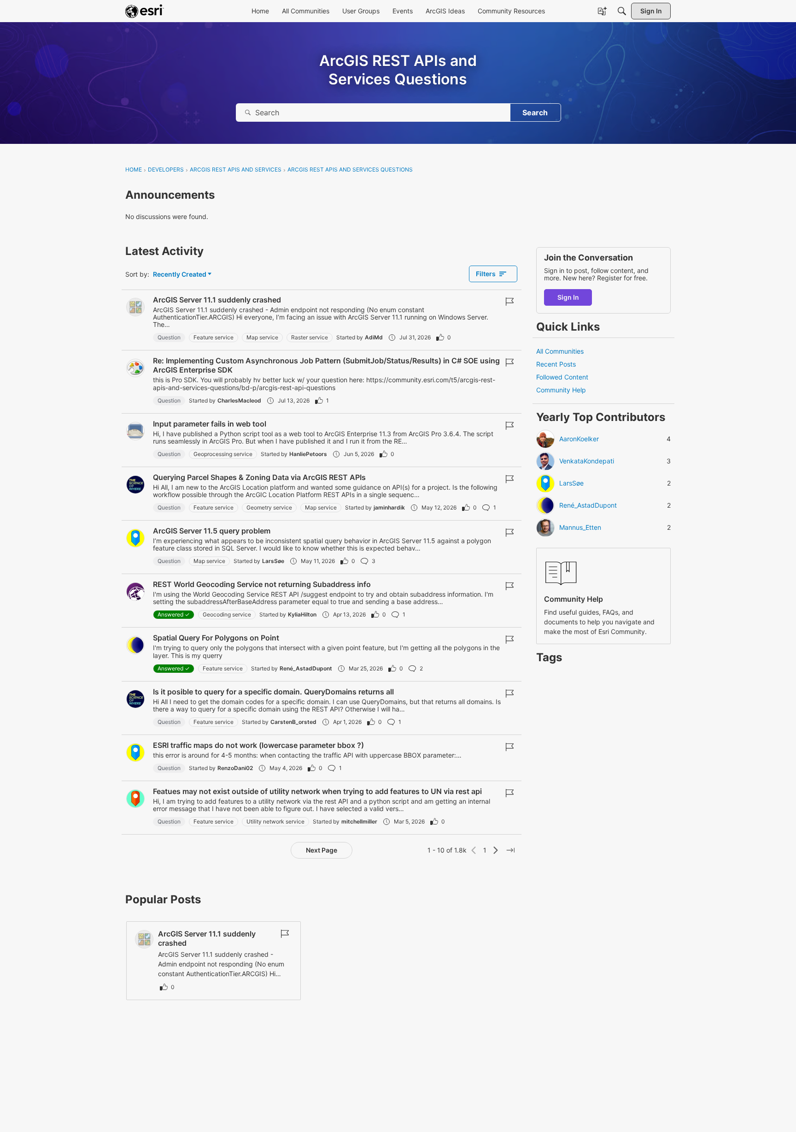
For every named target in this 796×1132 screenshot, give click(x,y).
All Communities (560, 351)
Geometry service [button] (269, 507)
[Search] (622, 11)
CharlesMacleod (239, 400)
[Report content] (509, 301)
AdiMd (374, 337)
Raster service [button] (309, 337)
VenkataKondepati (586, 461)
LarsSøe (273, 560)
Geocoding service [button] (227, 614)
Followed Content (562, 377)
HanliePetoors (308, 453)
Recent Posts (556, 364)
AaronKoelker (579, 439)
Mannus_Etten (580, 528)
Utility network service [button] (275, 821)
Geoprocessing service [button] (222, 453)
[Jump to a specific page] (510, 850)
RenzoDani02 (235, 768)
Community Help (561, 390)
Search (535, 112)
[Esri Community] (144, 11)
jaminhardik (389, 507)
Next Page (321, 850)
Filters (486, 274)
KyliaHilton (302, 614)
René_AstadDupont (306, 668)
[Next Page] (495, 850)
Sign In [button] (568, 297)
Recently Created (179, 274)
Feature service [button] (213, 337)
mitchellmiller (359, 821)
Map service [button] (262, 337)
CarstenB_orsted (293, 721)
